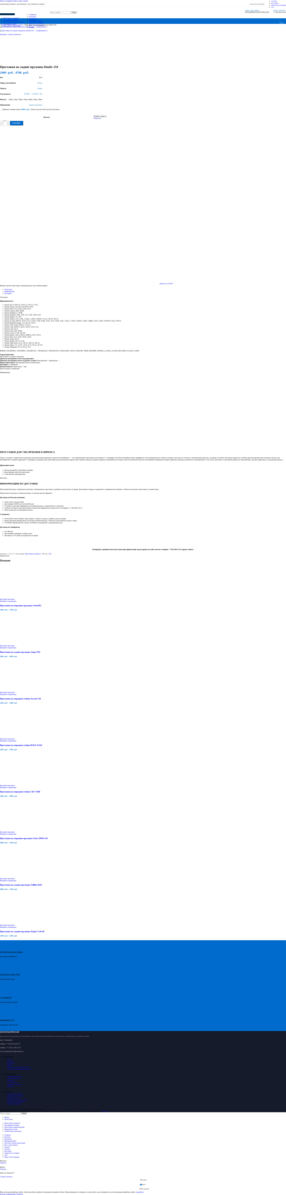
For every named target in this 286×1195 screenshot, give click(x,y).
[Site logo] (15, 19)
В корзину (16, 123)
